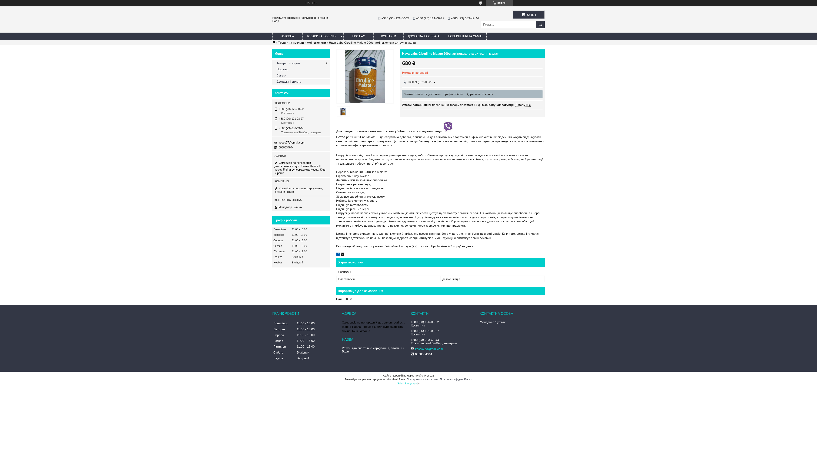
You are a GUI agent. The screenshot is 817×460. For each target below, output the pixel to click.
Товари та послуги (321, 36)
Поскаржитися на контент (422, 379)
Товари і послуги (288, 63)
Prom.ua (429, 375)
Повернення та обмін (465, 36)
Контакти (388, 36)
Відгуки (281, 75)
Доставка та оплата (424, 36)
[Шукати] (540, 24)
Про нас (358, 36)
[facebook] (338, 255)
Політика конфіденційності (456, 379)
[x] (342, 255)
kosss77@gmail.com (291, 142)
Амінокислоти (316, 42)
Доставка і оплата (289, 81)
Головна (287, 36)
